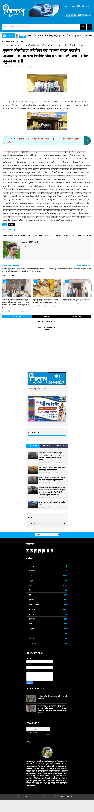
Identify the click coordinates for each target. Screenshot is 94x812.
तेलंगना (31, 590)
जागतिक (32, 571)
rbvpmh (33, 566)
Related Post (9, 276)
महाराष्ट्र (32, 619)
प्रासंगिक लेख (34, 604)
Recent (33, 445)
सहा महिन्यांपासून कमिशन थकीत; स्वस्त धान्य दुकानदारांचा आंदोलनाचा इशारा (45, 301)
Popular (47, 445)
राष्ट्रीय (31, 628)
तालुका (12, 45)
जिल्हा (31, 576)
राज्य (30, 624)
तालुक (31, 580)
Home (5, 45)
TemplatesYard (47, 797)
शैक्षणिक (32, 638)
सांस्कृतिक (32, 643)
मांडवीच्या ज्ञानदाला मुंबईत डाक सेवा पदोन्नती (77, 300)
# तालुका (11, 225)
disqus (46, 317)
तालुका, (30, 66)
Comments (61, 445)
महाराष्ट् (31, 614)
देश (30, 595)
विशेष (31, 633)
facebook (76, 317)
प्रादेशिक (32, 600)
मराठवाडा (32, 609)
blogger (17, 317)
